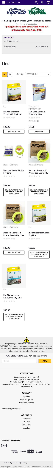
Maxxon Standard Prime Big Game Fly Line (38, 172)
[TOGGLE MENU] (3, 2)
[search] (36, 3)
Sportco (27, 467)
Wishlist (26, 397)
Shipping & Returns (26, 403)
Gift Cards (26, 422)
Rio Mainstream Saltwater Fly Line (12, 296)
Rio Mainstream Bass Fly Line (39, 234)
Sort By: (20, 74)
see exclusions (32, 24)
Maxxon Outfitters (10, 165)
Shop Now (27, 419)
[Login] (41, 3)
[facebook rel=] (6, 445)
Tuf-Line (32, 106)
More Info (26, 428)
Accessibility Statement (11, 409)
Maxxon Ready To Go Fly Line (13, 171)
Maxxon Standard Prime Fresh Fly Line (13, 234)
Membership (26, 425)
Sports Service (18, 467)
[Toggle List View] (9, 74)
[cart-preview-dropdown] (47, 2)
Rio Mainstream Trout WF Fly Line (12, 113)
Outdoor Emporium (39, 467)
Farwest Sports (5, 467)
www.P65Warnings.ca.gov (33, 351)
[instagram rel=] (2, 445)
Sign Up (30, 400)
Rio (4, 106)
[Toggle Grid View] (4, 74)
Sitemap (24, 463)
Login (22, 400)
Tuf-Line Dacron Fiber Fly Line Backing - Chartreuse (39, 113)
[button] (26, 46)
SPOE (49, 467)
